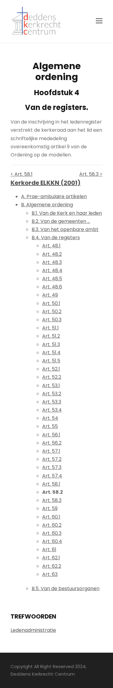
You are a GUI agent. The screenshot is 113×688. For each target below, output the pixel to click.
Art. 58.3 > (90, 174)
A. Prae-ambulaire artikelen (54, 196)
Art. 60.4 (52, 541)
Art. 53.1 (51, 385)
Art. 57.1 (51, 451)
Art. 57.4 (52, 475)
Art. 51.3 (51, 344)
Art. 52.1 (51, 368)
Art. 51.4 (51, 352)
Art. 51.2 (51, 336)
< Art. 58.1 (22, 174)
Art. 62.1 (51, 557)
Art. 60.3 (51, 533)
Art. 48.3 (52, 262)
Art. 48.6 (52, 286)
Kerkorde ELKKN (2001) (45, 182)
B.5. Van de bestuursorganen (65, 588)
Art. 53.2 (51, 393)
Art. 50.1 (51, 303)
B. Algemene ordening (47, 204)
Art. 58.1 (51, 484)
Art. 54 (50, 418)
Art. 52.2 (51, 377)
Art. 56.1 (51, 434)
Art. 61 (49, 549)
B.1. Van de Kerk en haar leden (67, 213)
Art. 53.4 (52, 410)
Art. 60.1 (51, 516)
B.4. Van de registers (56, 237)
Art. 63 (50, 574)
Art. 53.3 (51, 401)
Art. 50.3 (51, 319)
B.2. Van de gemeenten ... (61, 221)
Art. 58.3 (51, 500)
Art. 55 (50, 426)
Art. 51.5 (51, 360)
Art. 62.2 (51, 566)
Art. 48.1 (51, 245)
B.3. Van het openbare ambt (65, 229)
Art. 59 (50, 508)
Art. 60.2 (51, 525)
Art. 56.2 (51, 442)
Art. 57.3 (51, 467)
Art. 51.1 (50, 327)
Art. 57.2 (51, 459)
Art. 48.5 (52, 278)
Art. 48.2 (52, 254)
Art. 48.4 (52, 270)
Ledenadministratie (33, 630)
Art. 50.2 (51, 311)
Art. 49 (50, 294)
